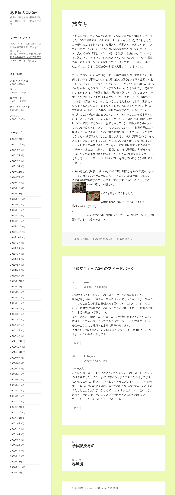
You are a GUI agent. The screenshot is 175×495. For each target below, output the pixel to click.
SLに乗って (16, 98)
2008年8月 (15, 423)
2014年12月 (16, 172)
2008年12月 (16, 407)
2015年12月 (16, 139)
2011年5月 (15, 265)
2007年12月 (16, 462)
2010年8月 (15, 297)
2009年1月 (15, 401)
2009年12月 (16, 341)
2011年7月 (15, 254)
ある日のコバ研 (23, 12)
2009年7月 (15, 369)
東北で (13, 89)
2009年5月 (15, 379)
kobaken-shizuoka (102, 238)
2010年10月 (16, 287)
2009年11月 (16, 347)
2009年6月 (15, 374)
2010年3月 (15, 325)
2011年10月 (16, 237)
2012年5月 (15, 204)
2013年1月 (15, 188)
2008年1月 (15, 456)
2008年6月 (15, 434)
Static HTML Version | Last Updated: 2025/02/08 (95, 488)
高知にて (14, 115)
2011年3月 (15, 276)
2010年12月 (16, 281)
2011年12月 (16, 226)
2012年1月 (15, 221)
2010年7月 (15, 303)
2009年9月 (15, 358)
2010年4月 (15, 319)
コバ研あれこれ (124, 238)
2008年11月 (16, 412)
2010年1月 (15, 336)
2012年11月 (16, 199)
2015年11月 (16, 144)
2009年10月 (16, 352)
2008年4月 (15, 445)
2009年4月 (15, 385)
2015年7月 (15, 155)
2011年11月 (15, 232)
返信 (76, 343)
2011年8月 (15, 248)
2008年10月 (16, 418)
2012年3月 (15, 215)
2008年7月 (15, 429)
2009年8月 (15, 363)
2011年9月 (15, 243)
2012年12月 (16, 194)
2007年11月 (16, 467)
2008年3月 (15, 451)
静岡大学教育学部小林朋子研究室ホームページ (25, 57)
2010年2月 (15, 330)
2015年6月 (15, 161)
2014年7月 (15, 177)
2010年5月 (15, 314)
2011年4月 (15, 270)
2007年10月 (16, 472)
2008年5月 (15, 440)
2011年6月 (15, 259)
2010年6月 (15, 308)
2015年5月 (15, 166)
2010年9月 (15, 292)
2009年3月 (15, 390)
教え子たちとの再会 (20, 107)
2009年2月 (15, 396)
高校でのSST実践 (19, 80)
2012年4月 (15, 210)
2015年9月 (15, 150)
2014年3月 (15, 183)
